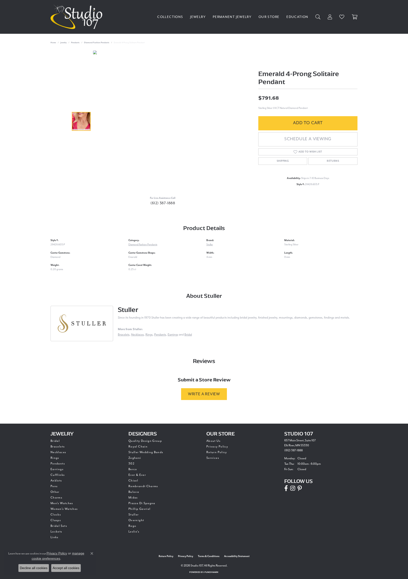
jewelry (63, 42)
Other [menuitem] (55, 492)
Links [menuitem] (55, 537)
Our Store (269, 17)
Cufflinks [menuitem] (58, 475)
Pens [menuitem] (54, 486)
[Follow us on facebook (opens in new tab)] (286, 488)
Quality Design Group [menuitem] (145, 441)
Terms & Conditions (208, 556)
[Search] (318, 16)
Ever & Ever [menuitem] (137, 475)
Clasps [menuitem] (56, 520)
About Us (213, 441)
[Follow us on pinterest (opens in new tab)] (300, 488)
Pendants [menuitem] (58, 463)
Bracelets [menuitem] (58, 446)
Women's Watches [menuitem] (64, 509)
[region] (164, 121)
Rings (149, 334)
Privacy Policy (217, 446)
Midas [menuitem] (133, 497)
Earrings (173, 334)
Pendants (75, 42)
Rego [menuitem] (132, 526)
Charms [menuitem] (56, 497)
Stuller (209, 244)
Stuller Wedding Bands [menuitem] (145, 452)
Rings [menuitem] (55, 458)
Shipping (283, 161)
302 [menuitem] (131, 463)
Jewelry (198, 17)
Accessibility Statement (237, 556)
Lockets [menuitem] (56, 531)
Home (53, 42)
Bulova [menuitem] (133, 492)
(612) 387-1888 (162, 203)
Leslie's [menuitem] (133, 531)
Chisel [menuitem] (133, 480)
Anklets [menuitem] (56, 480)
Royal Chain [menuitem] (138, 446)
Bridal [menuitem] (55, 441)
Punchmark (211, 572)
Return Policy (216, 452)
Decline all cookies (33, 568)
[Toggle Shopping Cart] (354, 16)
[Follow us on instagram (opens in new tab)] (292, 488)
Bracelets (123, 334)
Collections (170, 17)
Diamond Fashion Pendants (96, 42)
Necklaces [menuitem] (58, 452)
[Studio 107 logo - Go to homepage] (77, 17)
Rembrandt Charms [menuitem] (143, 486)
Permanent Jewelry (232, 17)
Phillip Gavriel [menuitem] (139, 509)
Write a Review (204, 394)
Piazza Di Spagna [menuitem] (141, 503)
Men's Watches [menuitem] (62, 503)
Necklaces (137, 334)
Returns (333, 161)
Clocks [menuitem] (56, 514)
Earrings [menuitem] (57, 469)
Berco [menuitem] (132, 469)
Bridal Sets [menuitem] (59, 526)
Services (212, 458)
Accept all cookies (66, 568)
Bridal (188, 334)
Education (297, 17)
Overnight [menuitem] (136, 520)
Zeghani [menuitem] (134, 458)
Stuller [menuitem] (133, 514)
